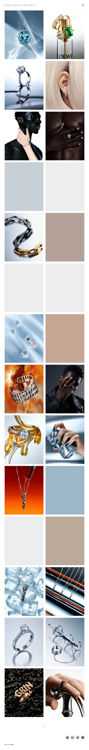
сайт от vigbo (9, 744)
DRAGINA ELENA (20, 5)
